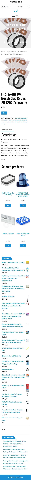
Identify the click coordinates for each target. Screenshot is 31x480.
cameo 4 (6, 120)
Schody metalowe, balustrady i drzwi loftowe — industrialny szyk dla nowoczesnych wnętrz (14, 444)
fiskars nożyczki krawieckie (16, 120)
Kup (4, 113)
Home (3, 51)
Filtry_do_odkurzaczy (12, 51)
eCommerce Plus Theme (15, 477)
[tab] (7, 130)
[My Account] (14, 11)
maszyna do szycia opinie (12, 122)
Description (7, 129)
